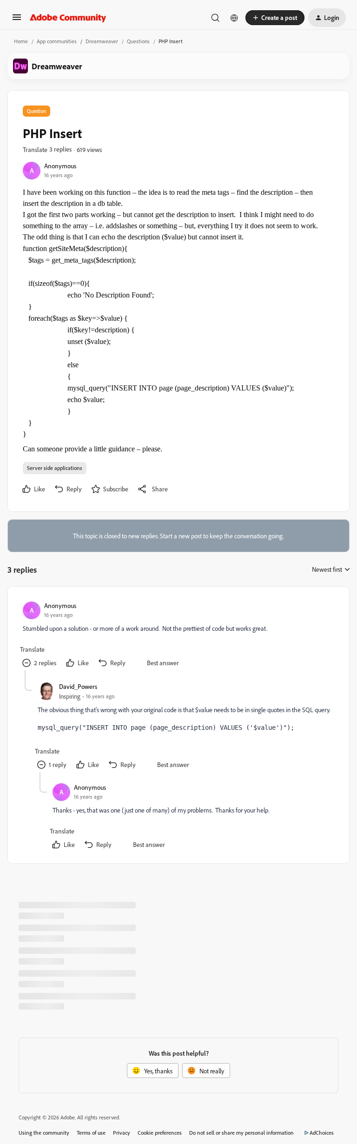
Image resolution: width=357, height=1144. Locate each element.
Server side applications (54, 467)
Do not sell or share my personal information (241, 1132)
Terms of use (91, 1132)
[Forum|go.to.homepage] (68, 17)
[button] (16, 20)
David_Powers (78, 686)
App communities (57, 41)
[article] (178, 636)
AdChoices (322, 1132)
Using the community (44, 1132)
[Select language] (234, 17)
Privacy (121, 1132)
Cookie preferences (160, 1132)
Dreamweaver (102, 41)
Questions (138, 41)
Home (21, 41)
